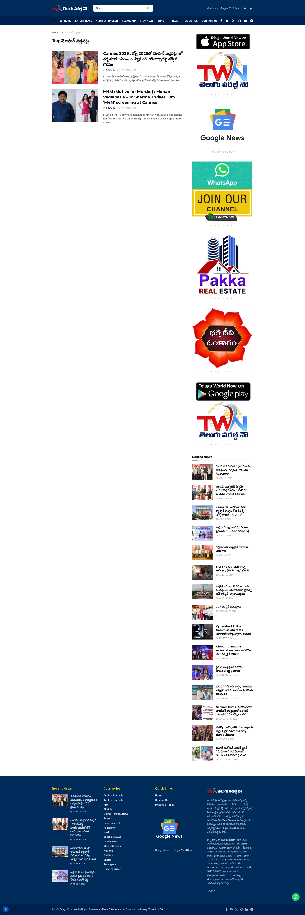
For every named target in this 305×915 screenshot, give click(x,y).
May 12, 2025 (124, 108)
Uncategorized (112, 869)
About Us (191, 20)
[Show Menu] (53, 21)
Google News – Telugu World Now (173, 850)
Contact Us (209, 20)
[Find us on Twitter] (233, 20)
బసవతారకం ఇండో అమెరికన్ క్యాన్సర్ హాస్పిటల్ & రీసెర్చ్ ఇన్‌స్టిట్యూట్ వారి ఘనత (231, 510)
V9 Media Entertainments (111, 909)
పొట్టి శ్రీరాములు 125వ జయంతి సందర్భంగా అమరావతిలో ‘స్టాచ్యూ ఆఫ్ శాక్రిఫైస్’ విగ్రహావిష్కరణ (234, 590)
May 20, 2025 (124, 70)
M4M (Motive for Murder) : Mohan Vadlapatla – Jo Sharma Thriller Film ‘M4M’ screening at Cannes (139, 97)
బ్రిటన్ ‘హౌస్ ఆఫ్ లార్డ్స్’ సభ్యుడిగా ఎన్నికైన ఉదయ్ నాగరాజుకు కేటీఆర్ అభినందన (234, 690)
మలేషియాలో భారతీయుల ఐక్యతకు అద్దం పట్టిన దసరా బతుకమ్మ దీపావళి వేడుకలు (234, 731)
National (108, 850)
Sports (108, 859)
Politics (108, 855)
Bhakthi (162, 20)
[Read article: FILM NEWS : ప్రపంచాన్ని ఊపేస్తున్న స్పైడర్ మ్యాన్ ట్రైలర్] (202, 572)
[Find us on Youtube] (227, 20)
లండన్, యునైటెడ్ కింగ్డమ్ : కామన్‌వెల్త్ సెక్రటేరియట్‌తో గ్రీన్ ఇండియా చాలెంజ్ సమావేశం (231, 490)
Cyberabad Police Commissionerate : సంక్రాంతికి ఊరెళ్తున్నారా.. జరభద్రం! (234, 629)
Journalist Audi (112, 836)
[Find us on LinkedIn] (245, 20)
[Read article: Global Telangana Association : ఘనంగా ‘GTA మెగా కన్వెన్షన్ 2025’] (202, 652)
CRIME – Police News (116, 814)
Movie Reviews (112, 846)
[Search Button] (149, 8)
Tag (62, 32)
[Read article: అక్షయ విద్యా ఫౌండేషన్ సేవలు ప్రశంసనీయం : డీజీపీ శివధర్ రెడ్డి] (202, 533)
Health (176, 20)
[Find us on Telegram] (251, 20)
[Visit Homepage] (69, 8)
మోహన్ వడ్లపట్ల (73, 32)
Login (249, 8)
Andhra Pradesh (107, 20)
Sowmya (110, 70)
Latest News (83, 20)
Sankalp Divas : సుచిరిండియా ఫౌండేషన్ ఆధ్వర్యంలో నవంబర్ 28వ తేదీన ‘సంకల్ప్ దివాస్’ (234, 710)
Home (67, 20)
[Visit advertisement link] (222, 61)
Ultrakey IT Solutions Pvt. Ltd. (153, 909)
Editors (108, 818)
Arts (106, 804)
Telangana (129, 20)
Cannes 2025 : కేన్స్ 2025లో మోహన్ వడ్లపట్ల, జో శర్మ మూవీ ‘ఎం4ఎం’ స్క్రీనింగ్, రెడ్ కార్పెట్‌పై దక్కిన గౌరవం (142, 59)
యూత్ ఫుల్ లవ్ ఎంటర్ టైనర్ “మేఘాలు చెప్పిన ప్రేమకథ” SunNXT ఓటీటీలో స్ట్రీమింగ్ (231, 751)
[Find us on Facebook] (221, 20)
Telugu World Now (68, 909)
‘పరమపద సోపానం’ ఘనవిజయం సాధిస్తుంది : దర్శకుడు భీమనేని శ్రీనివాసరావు (233, 470)
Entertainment (112, 823)
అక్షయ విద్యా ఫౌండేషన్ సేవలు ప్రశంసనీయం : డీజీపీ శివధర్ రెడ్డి (82, 875)
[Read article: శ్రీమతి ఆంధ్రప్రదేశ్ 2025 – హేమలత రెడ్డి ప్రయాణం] (202, 672)
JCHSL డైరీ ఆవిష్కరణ (228, 606)
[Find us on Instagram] (239, 20)
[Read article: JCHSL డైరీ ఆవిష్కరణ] (202, 612)
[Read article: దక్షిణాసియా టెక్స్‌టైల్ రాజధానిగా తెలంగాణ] (202, 552)
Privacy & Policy (164, 804)
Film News (147, 20)
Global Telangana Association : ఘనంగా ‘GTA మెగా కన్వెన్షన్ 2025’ (233, 650)
